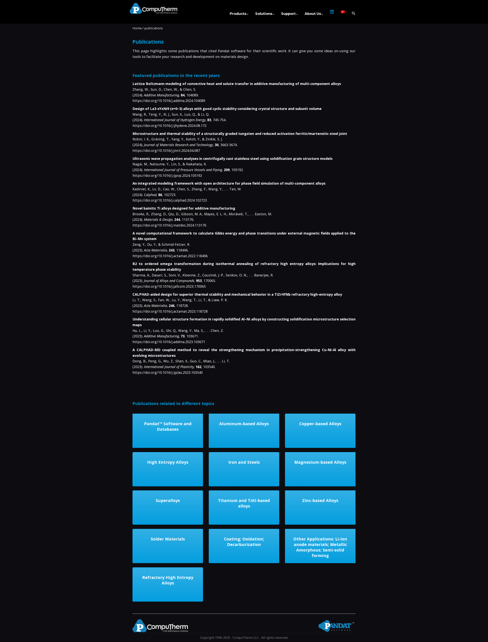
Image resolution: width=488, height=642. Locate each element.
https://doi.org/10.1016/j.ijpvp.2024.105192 (167, 175)
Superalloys (168, 500)
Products (238, 14)
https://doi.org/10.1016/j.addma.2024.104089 (168, 100)
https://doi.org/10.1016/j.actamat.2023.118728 (170, 311)
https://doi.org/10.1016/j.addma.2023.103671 (168, 341)
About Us (313, 14)
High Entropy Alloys (167, 462)
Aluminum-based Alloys (244, 423)
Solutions (263, 14)
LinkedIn (332, 14)
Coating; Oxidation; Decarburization (244, 541)
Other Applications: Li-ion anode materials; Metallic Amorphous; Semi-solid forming (320, 547)
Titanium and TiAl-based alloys (244, 503)
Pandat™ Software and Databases (168, 426)
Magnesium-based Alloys (320, 462)
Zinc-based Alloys (320, 500)
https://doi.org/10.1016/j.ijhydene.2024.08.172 (169, 125)
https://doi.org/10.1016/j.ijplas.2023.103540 (167, 372)
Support (288, 14)
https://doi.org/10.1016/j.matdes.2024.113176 (169, 225)
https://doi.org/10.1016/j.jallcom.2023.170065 (169, 286)
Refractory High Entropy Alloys (167, 580)
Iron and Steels (244, 462)
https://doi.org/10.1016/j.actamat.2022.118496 (170, 256)
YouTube (342, 14)
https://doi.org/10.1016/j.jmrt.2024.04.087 (166, 150)
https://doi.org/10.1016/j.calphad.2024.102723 (169, 200)
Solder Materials (168, 539)
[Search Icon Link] (352, 12)
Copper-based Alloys (320, 423)
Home (137, 28)
